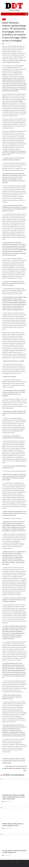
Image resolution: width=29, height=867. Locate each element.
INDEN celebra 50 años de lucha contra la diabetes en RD (12, 824)
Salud (4, 19)
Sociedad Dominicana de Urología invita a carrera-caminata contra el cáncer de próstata (13, 797)
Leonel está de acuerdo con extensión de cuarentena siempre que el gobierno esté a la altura (14, 768)
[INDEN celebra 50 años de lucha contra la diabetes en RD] (14, 808)
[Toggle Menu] (26, 14)
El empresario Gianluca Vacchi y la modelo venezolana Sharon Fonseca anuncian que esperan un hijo (14, 761)
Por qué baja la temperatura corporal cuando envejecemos (14, 851)
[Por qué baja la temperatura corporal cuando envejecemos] (14, 834)
